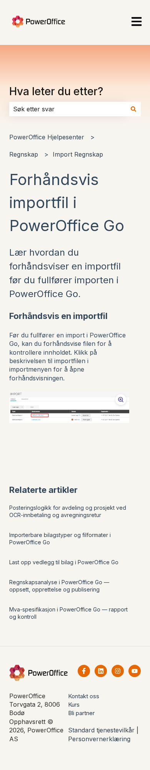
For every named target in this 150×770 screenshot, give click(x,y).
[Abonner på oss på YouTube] (134, 671)
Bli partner (81, 713)
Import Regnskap (78, 154)
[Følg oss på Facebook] (84, 671)
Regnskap (23, 154)
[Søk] (133, 109)
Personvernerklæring (99, 739)
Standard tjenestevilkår (101, 730)
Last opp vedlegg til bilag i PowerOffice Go (63, 562)
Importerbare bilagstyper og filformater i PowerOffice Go (60, 539)
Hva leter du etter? (56, 91)
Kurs (74, 704)
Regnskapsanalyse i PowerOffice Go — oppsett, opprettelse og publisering (59, 586)
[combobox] (67, 109)
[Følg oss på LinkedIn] (101, 671)
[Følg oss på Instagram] (118, 671)
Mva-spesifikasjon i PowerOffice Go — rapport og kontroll (68, 613)
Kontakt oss (83, 696)
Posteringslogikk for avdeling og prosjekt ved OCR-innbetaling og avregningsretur (67, 511)
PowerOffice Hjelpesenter (46, 137)
